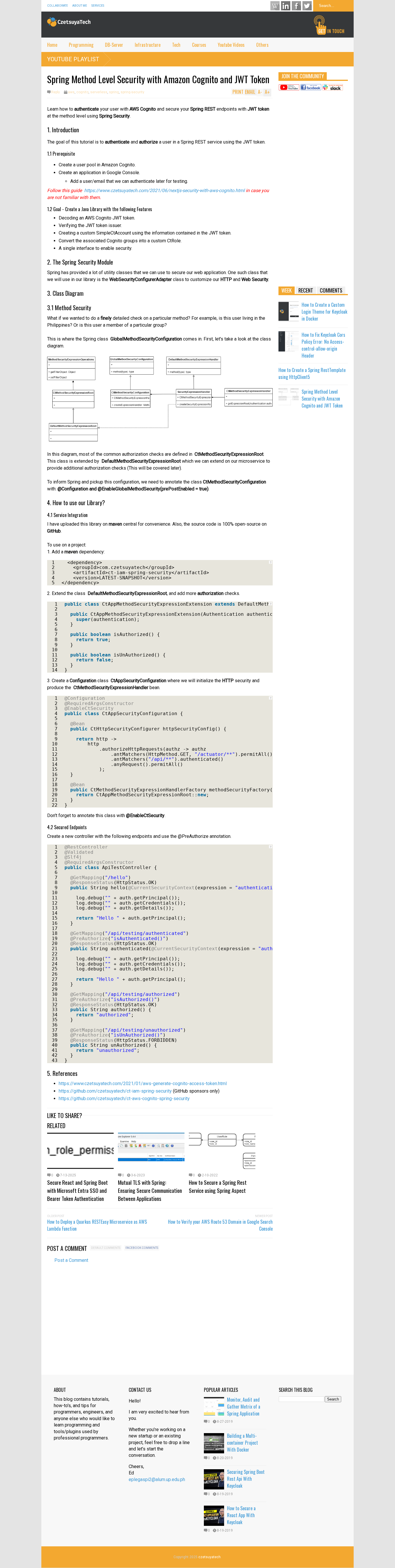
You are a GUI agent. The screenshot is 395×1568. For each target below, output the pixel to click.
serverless (98, 92)
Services (97, 5)
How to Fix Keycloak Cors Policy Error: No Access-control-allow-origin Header (323, 345)
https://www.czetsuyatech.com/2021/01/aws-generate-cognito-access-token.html (143, 1083)
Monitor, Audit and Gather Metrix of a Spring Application (243, 1406)
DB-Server (114, 44)
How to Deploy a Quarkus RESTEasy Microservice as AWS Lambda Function (97, 1225)
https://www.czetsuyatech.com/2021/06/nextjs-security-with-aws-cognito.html (164, 190)
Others (262, 44)
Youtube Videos (231, 44)
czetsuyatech (209, 1557)
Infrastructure (147, 44)
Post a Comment (71, 1260)
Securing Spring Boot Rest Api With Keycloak (246, 1478)
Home (52, 44)
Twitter (307, 5)
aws (71, 92)
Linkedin (285, 5)
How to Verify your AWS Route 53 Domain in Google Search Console (220, 1225)
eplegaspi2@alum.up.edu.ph (157, 1479)
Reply (55, 92)
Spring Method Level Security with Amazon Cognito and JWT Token (322, 398)
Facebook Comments (141, 1247)
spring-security (132, 92)
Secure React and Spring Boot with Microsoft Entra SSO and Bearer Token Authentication (77, 1190)
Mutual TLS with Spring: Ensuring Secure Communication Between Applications (150, 1190)
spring (114, 92)
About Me (79, 5)
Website (275, 5)
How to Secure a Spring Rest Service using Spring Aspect (218, 1186)
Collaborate (57, 5)
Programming (81, 44)
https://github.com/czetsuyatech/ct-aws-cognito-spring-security (125, 1098)
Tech (176, 44)
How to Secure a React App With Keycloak (241, 1515)
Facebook (296, 5)
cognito (82, 92)
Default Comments (105, 1247)
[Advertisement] (313, 191)
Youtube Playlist (73, 59)
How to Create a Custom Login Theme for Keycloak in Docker (324, 311)
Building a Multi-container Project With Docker (242, 1442)
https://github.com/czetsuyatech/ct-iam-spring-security (115, 1091)
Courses (199, 44)
